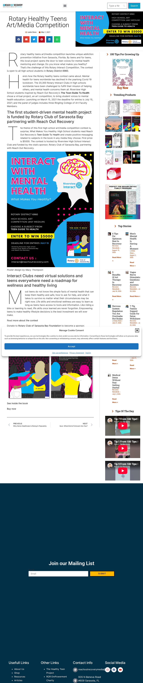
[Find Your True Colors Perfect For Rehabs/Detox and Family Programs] (122, 218)
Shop (17, 672)
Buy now (11, 408)
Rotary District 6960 (57, 70)
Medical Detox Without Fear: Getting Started (116, 381)
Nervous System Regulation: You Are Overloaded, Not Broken (118, 312)
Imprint (88, 353)
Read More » (135, 296)
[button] (137, 330)
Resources (19, 676)
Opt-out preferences (60, 353)
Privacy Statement (77, 353)
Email (31, 570)
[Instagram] (107, 669)
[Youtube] (120, 669)
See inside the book (17, 403)
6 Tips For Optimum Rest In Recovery (116, 238)
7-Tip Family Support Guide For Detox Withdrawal (136, 312)
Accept (71, 346)
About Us (19, 669)
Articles (18, 680)
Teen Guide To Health (48, 134)
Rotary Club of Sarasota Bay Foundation (39, 325)
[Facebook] (113, 669)
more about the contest (25, 320)
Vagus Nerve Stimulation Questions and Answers (135, 278)
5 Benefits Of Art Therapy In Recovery (116, 278)
